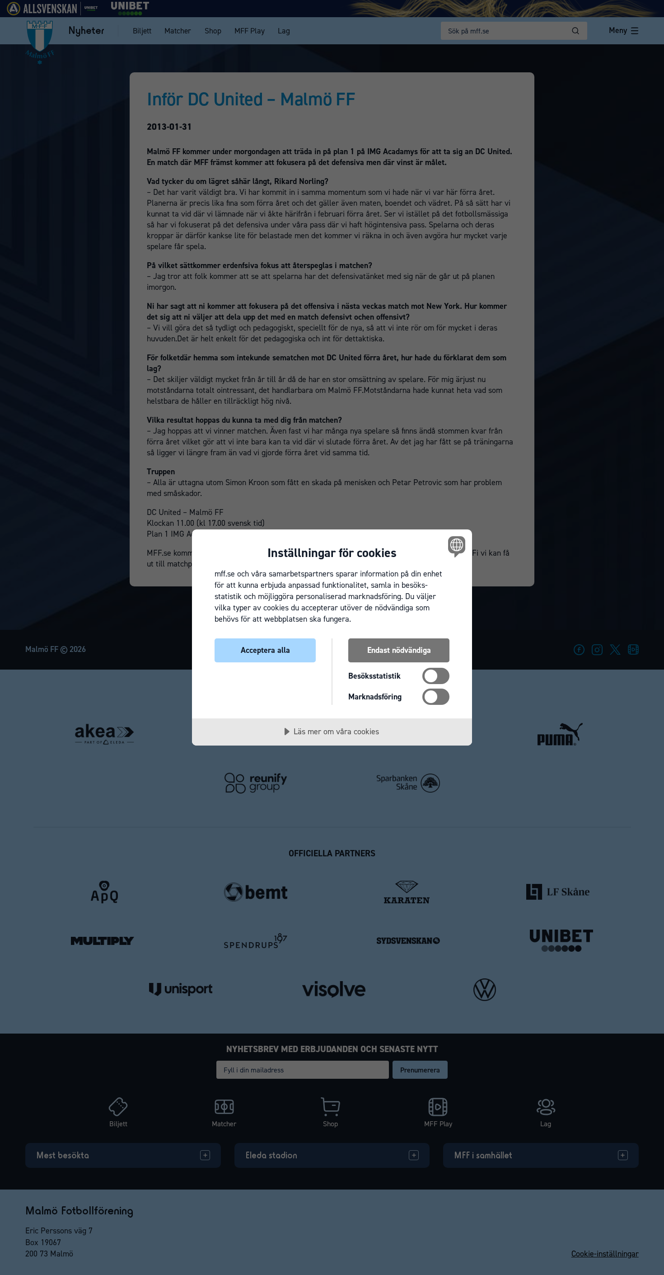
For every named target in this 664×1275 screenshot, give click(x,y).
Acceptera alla (265, 650)
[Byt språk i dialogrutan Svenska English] (455, 546)
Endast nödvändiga (399, 650)
